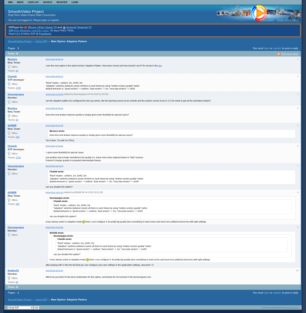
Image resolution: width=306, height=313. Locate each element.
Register (61, 2)
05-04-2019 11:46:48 (54, 146)
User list (33, 2)
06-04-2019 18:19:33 (54, 166)
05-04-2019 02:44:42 (54, 108)
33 (17, 71)
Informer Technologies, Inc (290, 307)
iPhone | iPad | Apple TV (42, 27)
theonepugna (16, 94)
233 (17, 137)
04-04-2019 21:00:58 (54, 94)
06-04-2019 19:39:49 (54, 227)
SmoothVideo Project (26, 11)
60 (17, 282)
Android (71, 27)
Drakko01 (13, 270)
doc (160, 65)
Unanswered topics (287, 20)
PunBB (272, 307)
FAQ (17, 33)
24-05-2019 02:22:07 (54, 271)
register (277, 48)
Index (20, 2)
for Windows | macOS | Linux (29, 30)
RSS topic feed (289, 53)
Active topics (267, 20)
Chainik (12, 76)
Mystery (12, 59)
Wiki (10, 2)
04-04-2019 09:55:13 (54, 76)
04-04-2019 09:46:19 (54, 59)
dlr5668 (12, 125)
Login (75, 2)
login (266, 48)
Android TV (85, 27)
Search (47, 2)
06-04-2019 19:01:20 (54, 192)
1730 (18, 88)
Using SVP (41, 41)
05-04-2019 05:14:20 (54, 125)
